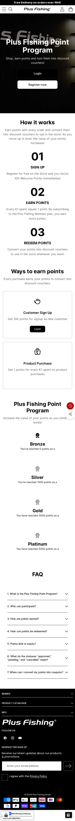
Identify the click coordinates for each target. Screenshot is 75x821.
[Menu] (4, 9)
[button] (71, 9)
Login (38, 73)
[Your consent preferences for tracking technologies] (6, 815)
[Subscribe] (68, 766)
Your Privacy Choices (21, 813)
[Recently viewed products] (70, 406)
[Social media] (70, 414)
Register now (37, 84)
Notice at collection (11, 818)
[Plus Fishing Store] (37, 9)
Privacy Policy (38, 776)
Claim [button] (37, 329)
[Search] (10, 9)
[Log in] (62, 9)
